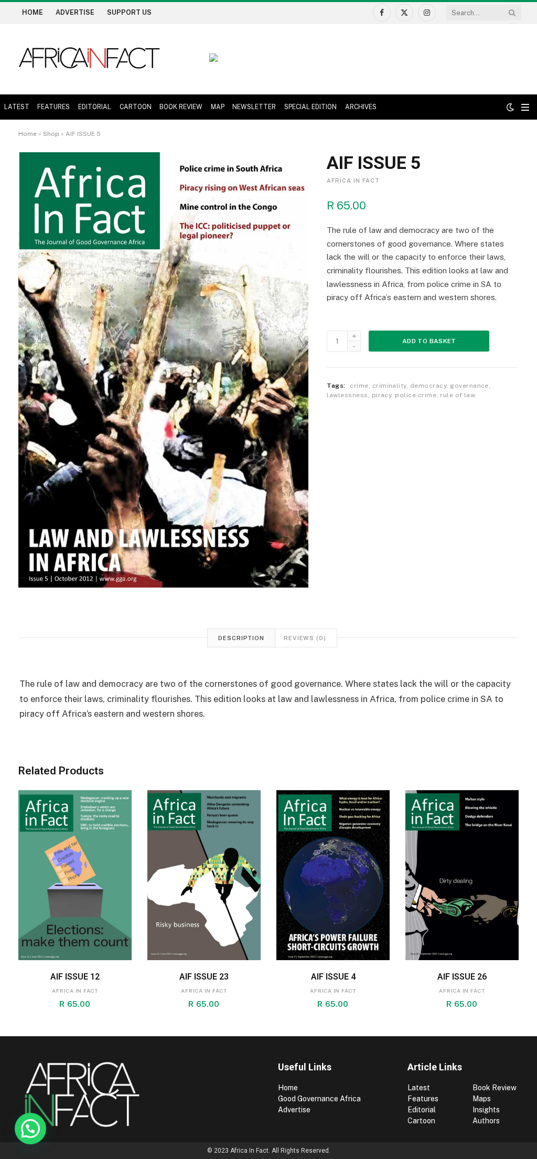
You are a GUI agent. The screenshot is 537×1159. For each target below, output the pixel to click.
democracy (428, 385)
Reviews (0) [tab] (305, 638)
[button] (30, 1128)
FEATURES (53, 107)
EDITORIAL (94, 107)
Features (422, 1098)
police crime (415, 395)
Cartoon (422, 1121)
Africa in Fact (353, 180)
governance (469, 385)
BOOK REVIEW (180, 107)
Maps (481, 1098)
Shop (51, 133)
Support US (129, 12)
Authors (486, 1121)
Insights (486, 1109)
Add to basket (429, 341)
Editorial (421, 1109)
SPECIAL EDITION (310, 107)
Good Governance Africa (319, 1098)
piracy (382, 395)
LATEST (16, 107)
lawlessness (347, 395)
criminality (389, 385)
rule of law (457, 395)
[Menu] (525, 107)
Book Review (494, 1087)
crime (359, 385)
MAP (217, 107)
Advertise (75, 12)
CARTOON (136, 107)
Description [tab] (241, 638)
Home (32, 12)
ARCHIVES (361, 107)
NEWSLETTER (254, 107)
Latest (418, 1087)
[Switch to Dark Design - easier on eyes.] (510, 107)
